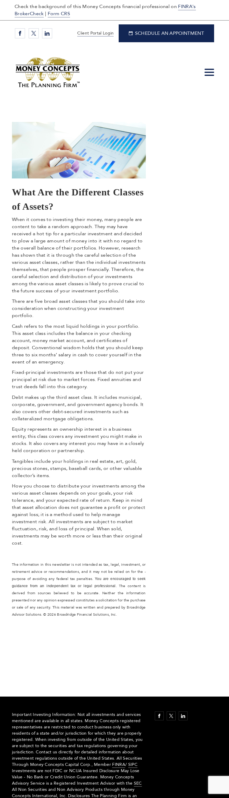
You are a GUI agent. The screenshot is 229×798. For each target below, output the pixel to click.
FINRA (118, 764)
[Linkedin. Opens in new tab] (47, 33)
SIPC (132, 764)
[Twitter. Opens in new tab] (34, 33)
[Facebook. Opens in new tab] (20, 33)
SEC (138, 783)
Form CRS (59, 13)
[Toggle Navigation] (209, 72)
